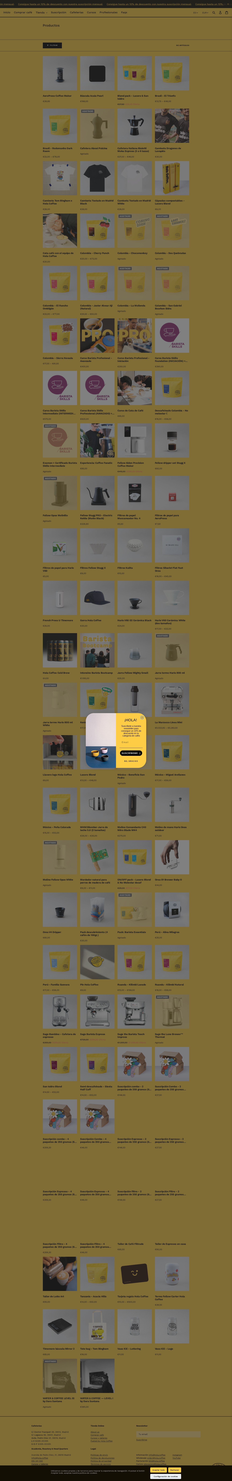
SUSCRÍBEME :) (131, 753)
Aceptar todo (158, 1470)
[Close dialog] (142, 717)
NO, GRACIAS (131, 761)
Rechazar (174, 1470)
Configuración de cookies (166, 1476)
